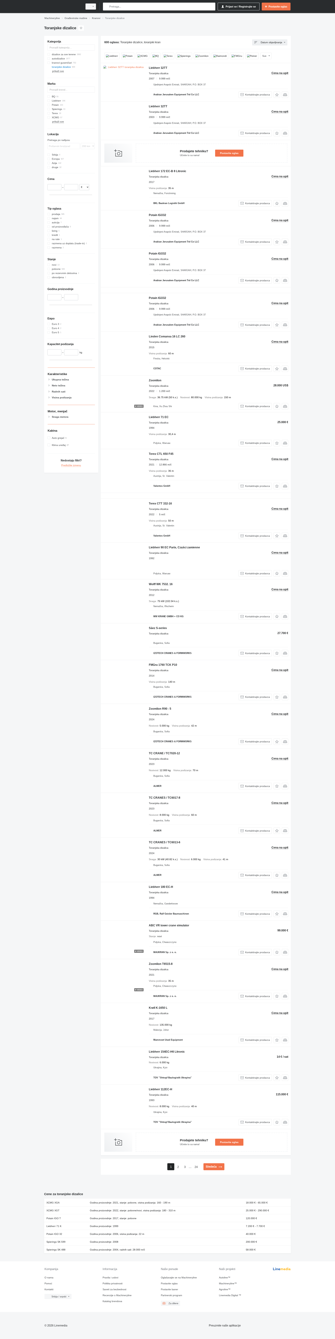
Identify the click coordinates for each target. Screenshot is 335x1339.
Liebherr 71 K (53, 1226)
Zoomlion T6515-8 (161, 963)
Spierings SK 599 (55, 1241)
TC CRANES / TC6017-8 (164, 797)
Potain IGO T (53, 1218)
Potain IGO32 (157, 215)
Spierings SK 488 (55, 1249)
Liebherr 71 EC (159, 417)
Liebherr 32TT (158, 67)
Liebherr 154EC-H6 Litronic (167, 1051)
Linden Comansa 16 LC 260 (167, 336)
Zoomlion (155, 380)
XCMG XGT (52, 1210)
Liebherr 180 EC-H (161, 886)
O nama (48, 1277)
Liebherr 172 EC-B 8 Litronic (167, 171)
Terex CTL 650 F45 (161, 453)
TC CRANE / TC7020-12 (164, 753)
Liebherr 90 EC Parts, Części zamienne (174, 547)
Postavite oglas (229, 153)
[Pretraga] (106, 6)
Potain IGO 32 (54, 1234)
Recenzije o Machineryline (117, 1295)
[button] (277, 94)
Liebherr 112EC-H (160, 1089)
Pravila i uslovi (110, 1277)
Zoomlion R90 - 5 (160, 708)
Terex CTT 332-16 (160, 503)
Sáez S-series (158, 628)
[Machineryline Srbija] (62, 6)
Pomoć (48, 1283)
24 (196, 1167)
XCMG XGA (52, 1202)
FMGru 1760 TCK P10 (163, 664)
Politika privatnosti (112, 1283)
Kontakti (48, 1289)
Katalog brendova (112, 1301)
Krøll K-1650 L (158, 1007)
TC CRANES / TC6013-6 (164, 842)
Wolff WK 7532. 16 (161, 584)
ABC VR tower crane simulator (169, 925)
